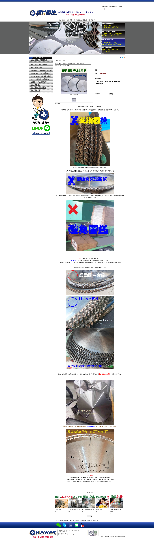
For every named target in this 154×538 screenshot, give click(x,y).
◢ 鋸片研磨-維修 (35, 85)
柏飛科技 (123, 536)
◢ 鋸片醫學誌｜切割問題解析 (38, 60)
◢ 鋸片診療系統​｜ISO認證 (38, 88)
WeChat (59, 525)
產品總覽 (69, 20)
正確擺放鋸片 (58, 509)
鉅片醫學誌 (77, 20)
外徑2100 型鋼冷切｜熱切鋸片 (109, 23)
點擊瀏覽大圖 (74, 94)
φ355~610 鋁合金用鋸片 (108, 31)
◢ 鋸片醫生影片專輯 (36, 67)
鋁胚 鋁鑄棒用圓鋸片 (107, 39)
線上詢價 (84, 20)
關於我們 (62, 20)
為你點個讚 (99, 509)
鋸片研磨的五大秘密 (88, 509)
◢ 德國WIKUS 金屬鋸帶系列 (38, 82)
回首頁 (102, 5)
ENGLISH (114, 5)
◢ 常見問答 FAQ (35, 91)
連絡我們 (92, 20)
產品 (56, 63)
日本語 (121, 5)
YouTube (83, 525)
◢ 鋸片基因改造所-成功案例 (38, 64)
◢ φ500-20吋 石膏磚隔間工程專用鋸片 (41, 70)
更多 (103, 29)
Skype (65, 525)
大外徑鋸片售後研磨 (74, 509)
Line (77, 525)
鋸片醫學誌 (76, 520)
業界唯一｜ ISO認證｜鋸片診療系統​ (110, 47)
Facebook (71, 525)
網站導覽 (108, 5)
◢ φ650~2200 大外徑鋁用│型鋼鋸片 (40, 73)
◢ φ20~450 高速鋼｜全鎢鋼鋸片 (39, 79)
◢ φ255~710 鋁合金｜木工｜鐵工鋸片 (41, 76)
